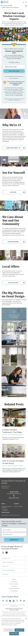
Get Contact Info (14, 7)
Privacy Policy (19, 95)
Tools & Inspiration (8, 570)
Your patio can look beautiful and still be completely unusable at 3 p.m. (13, 438)
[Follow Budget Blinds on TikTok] (24, 600)
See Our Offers (13, 282)
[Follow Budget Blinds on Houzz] (10, 600)
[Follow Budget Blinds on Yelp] (3, 552)
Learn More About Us (13, 148)
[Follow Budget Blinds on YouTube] (13, 600)
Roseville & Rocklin (7, 5)
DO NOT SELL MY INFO (14, 588)
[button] (6, 7)
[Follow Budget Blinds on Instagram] (6, 600)
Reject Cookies (19, 630)
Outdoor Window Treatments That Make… (12, 431)
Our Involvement (13, 242)
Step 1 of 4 (15, 63)
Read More (5, 510)
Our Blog (5, 574)
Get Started (14, 71)
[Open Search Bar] (23, 2)
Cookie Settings (9, 630)
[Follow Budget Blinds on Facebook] (3, 600)
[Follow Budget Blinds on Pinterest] (20, 600)
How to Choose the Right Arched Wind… (13, 462)
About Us (5, 566)
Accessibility (14, 586)
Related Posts (14, 404)
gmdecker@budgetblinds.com (14, 493)
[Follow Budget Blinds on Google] (6, 552)
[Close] (26, 618)
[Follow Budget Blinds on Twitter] (17, 600)
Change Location (5, 487)
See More (13, 192)
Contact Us (6, 558)
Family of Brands (7, 562)
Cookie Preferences (14, 591)
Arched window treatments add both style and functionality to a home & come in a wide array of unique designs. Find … (14, 470)
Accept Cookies (14, 633)
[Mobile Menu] (26, 2)
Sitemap (14, 579)
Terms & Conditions (14, 584)
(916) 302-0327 (26, 5)
